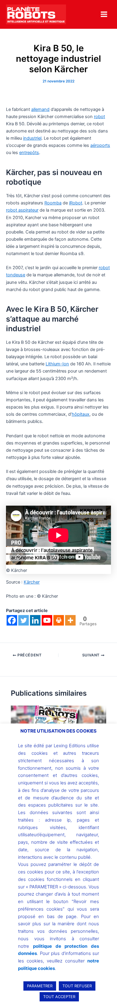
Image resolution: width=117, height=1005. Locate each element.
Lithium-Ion (57, 364)
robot (99, 116)
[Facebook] (12, 620)
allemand (40, 109)
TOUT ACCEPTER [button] (59, 996)
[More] (70, 620)
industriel (32, 138)
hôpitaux (80, 414)
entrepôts (29, 152)
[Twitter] (23, 620)
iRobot (75, 203)
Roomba (53, 203)
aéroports (100, 145)
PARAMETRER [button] (39, 985)
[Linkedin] (35, 620)
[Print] (58, 620)
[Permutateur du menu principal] (104, 14)
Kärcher (32, 582)
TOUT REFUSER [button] (77, 985)
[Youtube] (47, 620)
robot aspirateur (22, 210)
